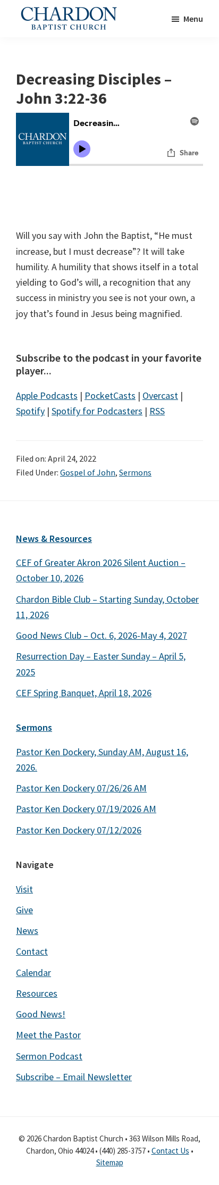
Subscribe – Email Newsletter (74, 1077)
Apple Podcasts (47, 395)
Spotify (30, 411)
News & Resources (54, 538)
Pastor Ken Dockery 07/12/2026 (78, 830)
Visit (24, 889)
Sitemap (109, 1162)
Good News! (40, 1014)
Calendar (33, 972)
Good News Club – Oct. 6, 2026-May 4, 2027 (101, 635)
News (27, 930)
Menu (193, 18)
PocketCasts (110, 395)
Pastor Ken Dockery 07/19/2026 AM (86, 809)
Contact (32, 951)
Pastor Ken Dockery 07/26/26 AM (81, 788)
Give (24, 910)
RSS (157, 411)
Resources (36, 993)
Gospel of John (87, 472)
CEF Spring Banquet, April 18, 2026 (83, 693)
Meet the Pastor (48, 1035)
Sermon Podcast (49, 1056)
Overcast (160, 395)
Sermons (135, 472)
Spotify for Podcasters (97, 411)
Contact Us (170, 1151)
